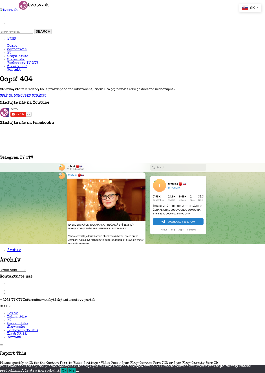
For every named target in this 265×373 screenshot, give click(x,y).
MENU (11, 39)
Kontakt (14, 70)
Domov (12, 46)
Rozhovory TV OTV (22, 63)
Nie (71, 370)
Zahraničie (17, 49)
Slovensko (16, 59)
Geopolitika (17, 56)
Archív (14, 250)
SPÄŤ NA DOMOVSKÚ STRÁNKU (23, 96)
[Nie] (77, 371)
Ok (64, 370)
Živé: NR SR (17, 66)
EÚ (9, 53)
